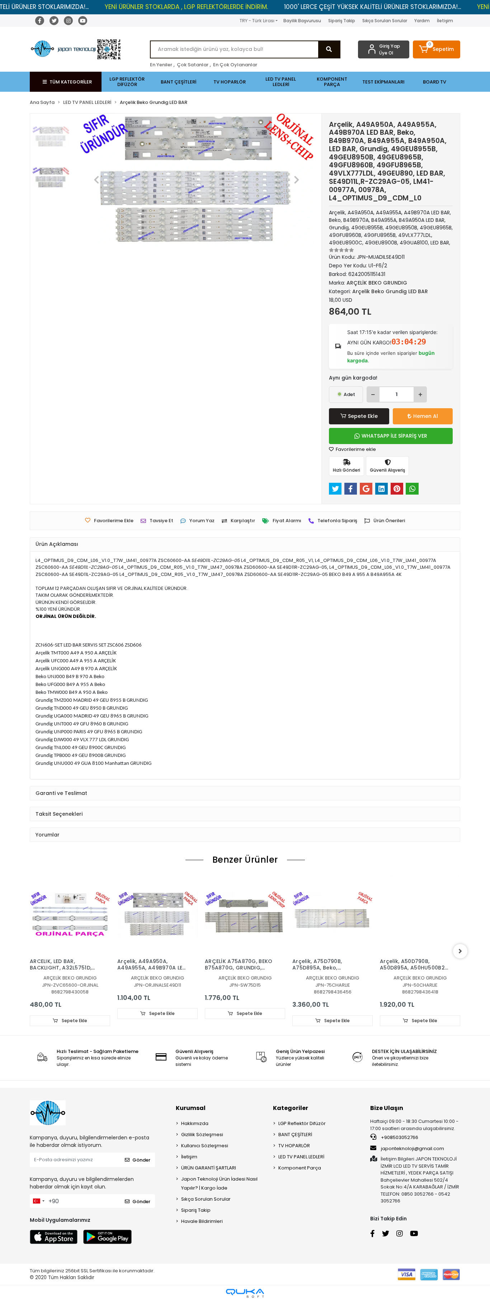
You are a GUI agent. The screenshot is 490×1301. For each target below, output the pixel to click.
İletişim (445, 21)
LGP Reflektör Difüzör (302, 1123)
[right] (460, 951)
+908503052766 (399, 1137)
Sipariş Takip (341, 21)
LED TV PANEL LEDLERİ (301, 1156)
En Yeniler (161, 64)
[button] (437, 49)
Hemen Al (425, 416)
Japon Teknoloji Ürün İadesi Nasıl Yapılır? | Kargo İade (219, 1183)
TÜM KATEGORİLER (71, 81)
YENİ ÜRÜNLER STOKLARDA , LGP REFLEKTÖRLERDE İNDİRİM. (186, 7)
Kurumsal (191, 1108)
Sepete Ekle (363, 416)
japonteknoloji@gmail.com (412, 1148)
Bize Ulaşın (386, 1108)
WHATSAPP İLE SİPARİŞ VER (394, 435)
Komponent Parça (299, 1167)
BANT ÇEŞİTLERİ (295, 1134)
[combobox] (38, 1201)
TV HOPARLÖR (294, 1145)
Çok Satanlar (192, 64)
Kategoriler (290, 1108)
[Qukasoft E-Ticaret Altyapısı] (245, 1293)
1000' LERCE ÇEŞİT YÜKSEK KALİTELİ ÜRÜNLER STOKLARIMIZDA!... (372, 7)
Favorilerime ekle (355, 449)
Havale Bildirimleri (202, 1221)
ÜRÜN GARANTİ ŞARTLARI (208, 1167)
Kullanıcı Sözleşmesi (204, 1145)
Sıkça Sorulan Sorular (384, 21)
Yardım (422, 21)
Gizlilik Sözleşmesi (202, 1134)
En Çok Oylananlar (235, 64)
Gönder (141, 1160)
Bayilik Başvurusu (302, 21)
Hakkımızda (194, 1123)
